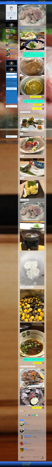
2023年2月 (7, 122)
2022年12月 (7, 123)
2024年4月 (7, 117)
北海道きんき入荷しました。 (28, 443)
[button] (11, 25)
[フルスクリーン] (16, 27)
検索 (15, 74)
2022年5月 (7, 127)
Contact (33, 3)
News (21, 3)
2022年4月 (7, 128)
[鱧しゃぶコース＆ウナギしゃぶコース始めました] (33, 415)
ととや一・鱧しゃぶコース (10, 79)
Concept (8, 96)
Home (9, 3)
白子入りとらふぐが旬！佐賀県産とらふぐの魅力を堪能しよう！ (13, 56)
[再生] (6, 27)
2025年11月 (7, 109)
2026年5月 (7, 108)
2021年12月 (7, 132)
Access (27, 3)
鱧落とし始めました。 (27, 424)
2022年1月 (7, 131)
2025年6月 (7, 110)
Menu (15, 3)
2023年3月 (7, 121)
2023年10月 (7, 119)
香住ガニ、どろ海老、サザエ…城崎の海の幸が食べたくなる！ (32, 430)
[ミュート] (14, 65)
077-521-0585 (42, 1)
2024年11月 (7, 113)
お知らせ (7, 139)
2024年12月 (7, 112)
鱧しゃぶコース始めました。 (10, 83)
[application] (11, 25)
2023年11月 (7, 118)
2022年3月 (7, 129)
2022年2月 (7, 130)
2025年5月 (7, 111)
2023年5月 (7, 120)
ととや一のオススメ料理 (10, 1)
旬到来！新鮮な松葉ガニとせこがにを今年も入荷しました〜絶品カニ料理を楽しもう (11, 81)
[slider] (11, 27)
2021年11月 (7, 133)
